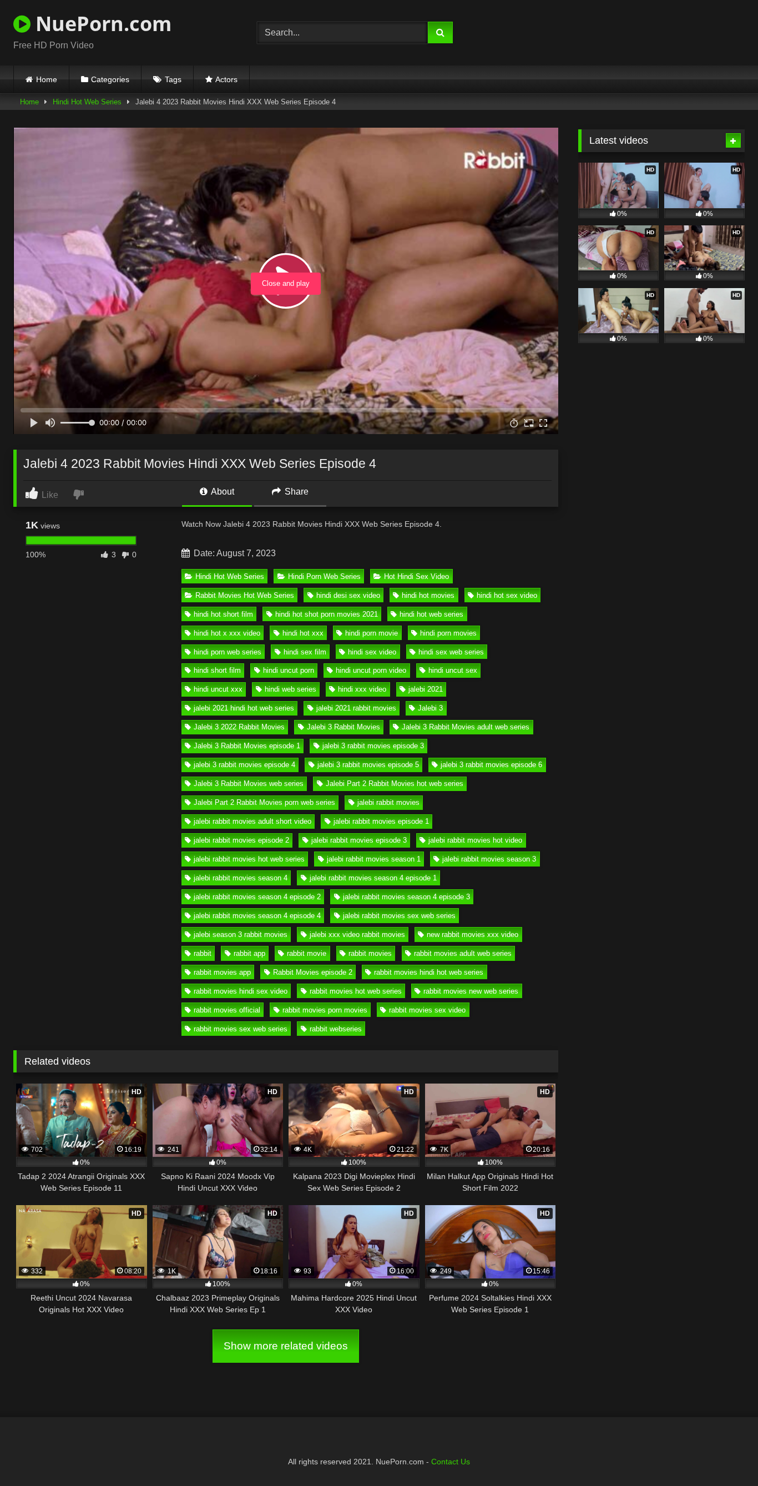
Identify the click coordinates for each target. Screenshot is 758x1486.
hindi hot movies (428, 595)
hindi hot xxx (303, 633)
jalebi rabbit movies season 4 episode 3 (406, 897)
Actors (226, 79)
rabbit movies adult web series (463, 953)
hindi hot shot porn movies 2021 (326, 614)
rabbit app (249, 953)
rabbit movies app (222, 972)
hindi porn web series (227, 652)
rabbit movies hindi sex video (240, 991)
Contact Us (450, 1461)
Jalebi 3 (430, 708)
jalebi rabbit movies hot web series (249, 859)
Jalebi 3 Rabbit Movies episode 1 (247, 746)
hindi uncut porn (288, 670)
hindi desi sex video (348, 595)
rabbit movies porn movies (324, 1010)
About (221, 491)
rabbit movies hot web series (356, 991)
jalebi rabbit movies (388, 802)
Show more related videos (286, 1346)
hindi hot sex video (507, 595)
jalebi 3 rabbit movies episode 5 (368, 764)
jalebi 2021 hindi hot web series (244, 708)
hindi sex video (372, 652)
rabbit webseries (336, 1029)
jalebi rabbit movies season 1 (374, 859)
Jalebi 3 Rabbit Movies (343, 727)
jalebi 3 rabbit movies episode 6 (491, 764)
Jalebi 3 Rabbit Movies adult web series (465, 727)
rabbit (202, 953)
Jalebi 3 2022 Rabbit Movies (239, 727)
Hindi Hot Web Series (87, 102)
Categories (110, 79)
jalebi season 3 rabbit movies (240, 934)
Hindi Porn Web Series (324, 576)
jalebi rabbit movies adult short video (252, 821)
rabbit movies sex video (427, 1010)
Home (46, 79)
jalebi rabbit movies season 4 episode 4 (257, 915)
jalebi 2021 (425, 689)
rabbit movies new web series (470, 991)
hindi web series (290, 689)
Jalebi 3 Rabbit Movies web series (249, 783)
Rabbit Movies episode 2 (312, 972)
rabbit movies (370, 953)
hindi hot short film (223, 614)
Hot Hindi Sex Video (416, 576)
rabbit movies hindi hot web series (428, 972)
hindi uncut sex (452, 670)
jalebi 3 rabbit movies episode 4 (244, 764)
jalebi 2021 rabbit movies (356, 708)
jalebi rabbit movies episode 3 (359, 840)
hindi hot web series (431, 614)
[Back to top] (723, 1453)
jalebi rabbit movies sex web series (399, 915)
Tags (173, 79)
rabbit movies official (227, 1010)
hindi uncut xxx (218, 689)
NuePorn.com (101, 23)
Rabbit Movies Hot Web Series (244, 595)
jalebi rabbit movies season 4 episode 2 (257, 897)
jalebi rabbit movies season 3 (489, 859)
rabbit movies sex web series (240, 1029)
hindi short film (217, 670)
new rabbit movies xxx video (472, 934)
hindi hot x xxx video (227, 633)
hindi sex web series (451, 652)
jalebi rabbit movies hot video (475, 840)
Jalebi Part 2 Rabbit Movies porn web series (264, 802)
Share (295, 491)
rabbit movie (306, 953)
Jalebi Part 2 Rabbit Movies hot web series (394, 783)
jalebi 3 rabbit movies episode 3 (373, 746)
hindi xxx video (362, 689)
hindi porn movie (371, 633)
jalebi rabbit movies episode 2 (241, 840)
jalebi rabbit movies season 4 (240, 878)
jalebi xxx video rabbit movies (357, 934)
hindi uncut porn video (371, 670)
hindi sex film (305, 652)
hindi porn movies (448, 633)
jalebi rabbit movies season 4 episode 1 (373, 878)
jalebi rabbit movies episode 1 (381, 821)
